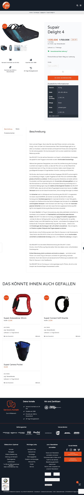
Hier (17, 467)
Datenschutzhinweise (46, 491)
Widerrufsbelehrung (11, 454)
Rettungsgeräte (31, 457)
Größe (49, 62)
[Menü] (8, 479)
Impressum (37, 491)
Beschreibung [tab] (8, 129)
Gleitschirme (31, 452)
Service (32, 466)
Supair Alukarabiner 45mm (15, 318)
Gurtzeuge (32, 454)
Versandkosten (61, 44)
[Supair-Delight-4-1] (20, 33)
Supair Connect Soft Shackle (56, 318)
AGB (54, 491)
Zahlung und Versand (11, 457)
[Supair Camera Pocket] (22, 351)
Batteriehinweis (60, 491)
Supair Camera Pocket (13, 365)
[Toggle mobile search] (77, 5)
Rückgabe (11, 452)
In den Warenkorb (63, 78)
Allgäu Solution (77, 491)
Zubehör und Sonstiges (31, 459)
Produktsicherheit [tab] (9, 133)
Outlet (32, 464)
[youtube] (75, 450)
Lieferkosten (11, 462)
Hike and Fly (31, 462)
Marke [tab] (17, 129)
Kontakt (11, 449)
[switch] (5, 489)
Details (38, 336)
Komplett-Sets (32, 449)
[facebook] (67, 450)
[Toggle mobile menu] (81, 5)
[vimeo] (79, 450)
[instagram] (71, 450)
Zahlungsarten (11, 459)
